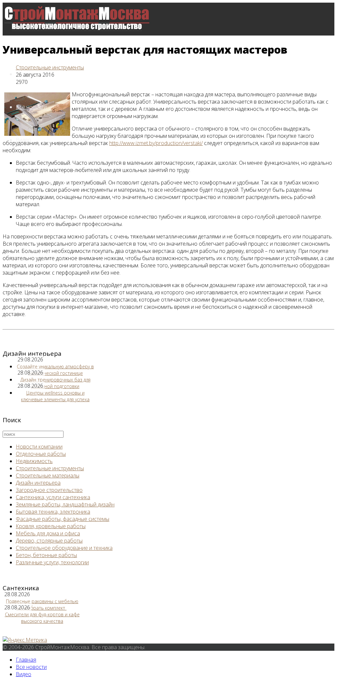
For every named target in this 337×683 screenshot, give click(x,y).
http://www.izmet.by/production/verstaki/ (156, 143)
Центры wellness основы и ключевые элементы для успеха (55, 396)
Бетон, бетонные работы (46, 555)
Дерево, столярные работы (49, 540)
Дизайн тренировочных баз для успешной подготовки (55, 383)
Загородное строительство (49, 490)
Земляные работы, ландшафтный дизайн (65, 504)
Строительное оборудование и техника (64, 547)
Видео (23, 674)
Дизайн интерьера (38, 482)
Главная (26, 659)
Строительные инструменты (50, 67)
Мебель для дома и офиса (48, 533)
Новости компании (39, 446)
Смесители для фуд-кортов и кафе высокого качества (42, 617)
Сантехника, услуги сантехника (53, 497)
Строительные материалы (47, 475)
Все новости (31, 106)
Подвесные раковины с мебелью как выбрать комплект (42, 604)
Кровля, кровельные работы (51, 526)
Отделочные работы (41, 453)
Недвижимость (34, 461)
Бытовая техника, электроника (53, 511)
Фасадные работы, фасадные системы (62, 519)
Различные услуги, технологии (52, 562)
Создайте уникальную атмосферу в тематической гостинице (55, 369)
